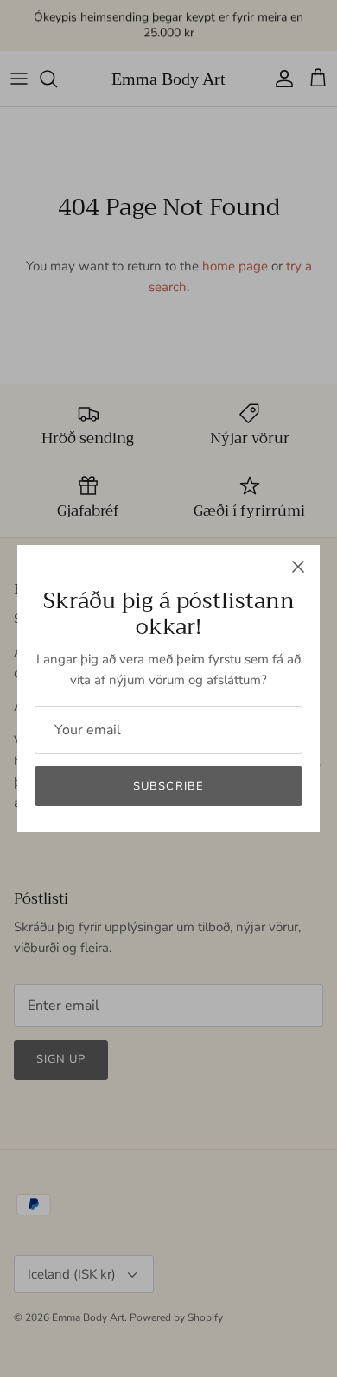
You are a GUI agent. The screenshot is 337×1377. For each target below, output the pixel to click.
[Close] (298, 567)
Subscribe (168, 786)
